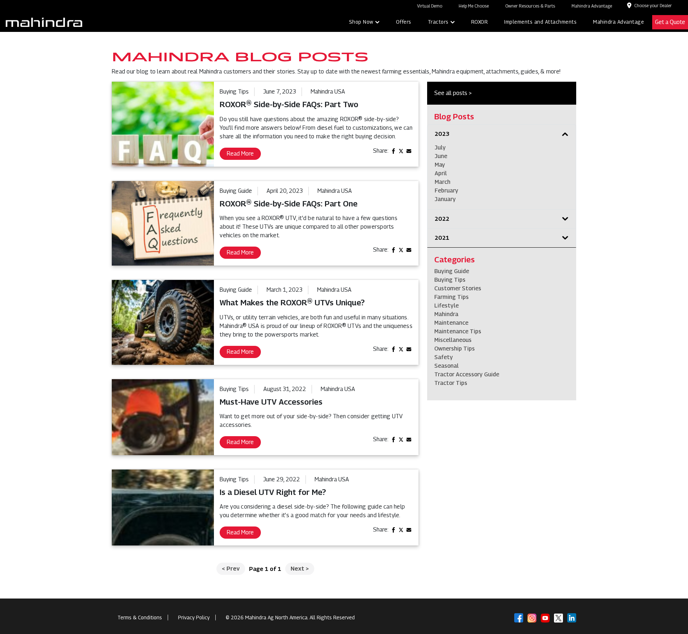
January (445, 199)
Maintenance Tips (457, 331)
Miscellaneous (453, 340)
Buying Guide (451, 271)
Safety (443, 357)
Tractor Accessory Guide (466, 374)
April (441, 173)
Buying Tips (449, 279)
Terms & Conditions (140, 617)
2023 (442, 133)
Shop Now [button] (361, 22)
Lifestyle (446, 305)
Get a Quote (670, 22)
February (446, 190)
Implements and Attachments (540, 22)
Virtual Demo (429, 6)
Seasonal (446, 365)
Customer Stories (457, 288)
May (440, 164)
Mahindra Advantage (592, 6)
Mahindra (446, 314)
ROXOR (479, 22)
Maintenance (451, 322)
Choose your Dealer (653, 5)
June (441, 156)
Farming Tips (451, 297)
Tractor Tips (450, 383)
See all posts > (453, 93)
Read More (240, 153)
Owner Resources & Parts (530, 6)
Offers (403, 22)
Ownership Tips (454, 348)
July (440, 147)
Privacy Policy (194, 617)
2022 (442, 218)
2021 (442, 237)
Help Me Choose (474, 6)
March (442, 181)
